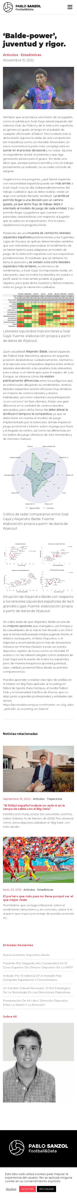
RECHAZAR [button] (46, 1188)
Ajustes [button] (11, 1189)
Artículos (10, 55)
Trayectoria (54, 798)
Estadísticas (31, 55)
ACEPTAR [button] (28, 1188)
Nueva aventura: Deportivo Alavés (26, 955)
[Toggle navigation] (71, 7)
